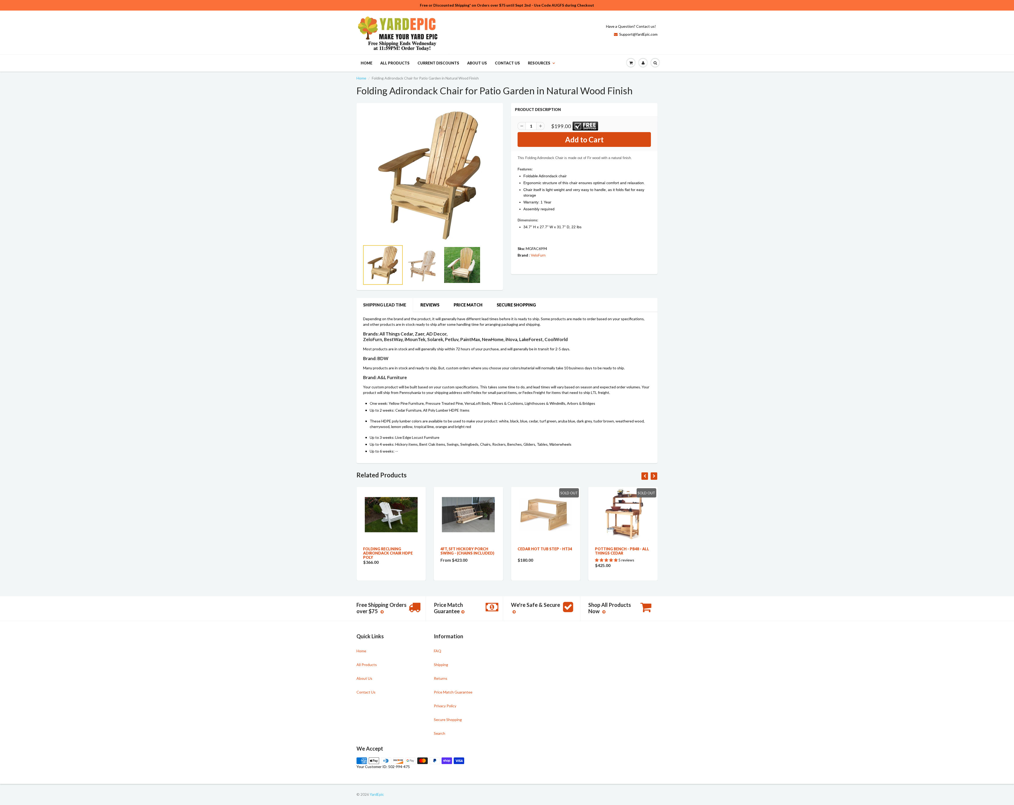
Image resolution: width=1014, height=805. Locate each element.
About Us (477, 63)
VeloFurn (538, 255)
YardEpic (377, 794)
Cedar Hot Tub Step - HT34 (545, 549)
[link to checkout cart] (631, 63)
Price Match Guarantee (453, 692)
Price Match (468, 304)
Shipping (441, 664)
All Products (395, 63)
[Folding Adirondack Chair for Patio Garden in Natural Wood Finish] (429, 175)
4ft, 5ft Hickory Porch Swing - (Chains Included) (467, 551)
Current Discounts (438, 63)
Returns (440, 678)
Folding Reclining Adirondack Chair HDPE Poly (388, 553)
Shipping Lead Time (384, 304)
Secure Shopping (516, 304)
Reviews (429, 304)
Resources (539, 63)
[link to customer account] (643, 63)
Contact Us (507, 63)
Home (366, 63)
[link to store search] (655, 63)
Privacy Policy (445, 706)
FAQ (437, 651)
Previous (344, 271)
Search (439, 733)
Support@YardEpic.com (638, 34)
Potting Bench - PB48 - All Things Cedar (622, 551)
